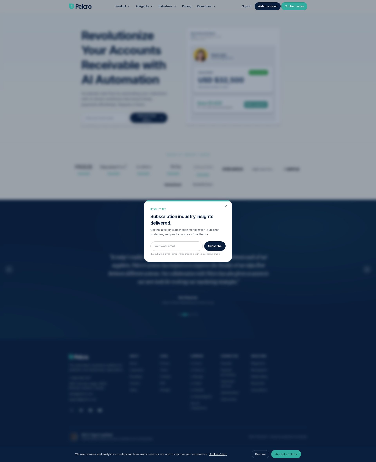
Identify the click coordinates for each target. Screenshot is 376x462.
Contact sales (294, 6)
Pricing (187, 6)
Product (121, 6)
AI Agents (142, 6)
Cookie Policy (218, 454)
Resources (204, 6)
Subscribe (215, 246)
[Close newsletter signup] (226, 206)
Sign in (246, 6)
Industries (165, 6)
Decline (260, 454)
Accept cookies (286, 454)
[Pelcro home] (80, 6)
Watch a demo (267, 6)
